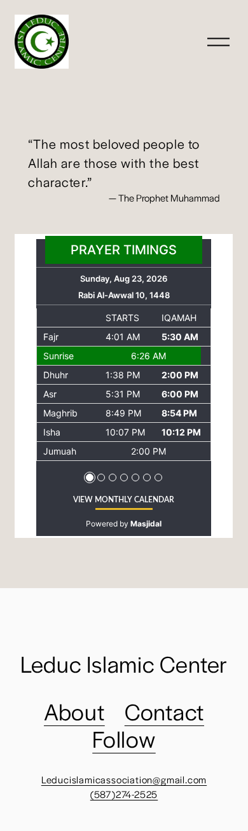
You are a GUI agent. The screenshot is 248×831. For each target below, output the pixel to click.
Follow (124, 738)
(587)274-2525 (124, 793)
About (74, 711)
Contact (164, 711)
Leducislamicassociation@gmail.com (124, 779)
